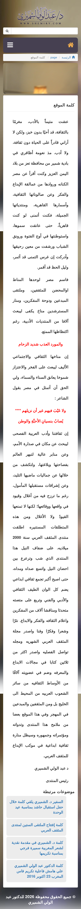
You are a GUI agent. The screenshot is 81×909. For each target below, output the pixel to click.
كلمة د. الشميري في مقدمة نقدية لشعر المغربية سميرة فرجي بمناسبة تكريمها (37, 848)
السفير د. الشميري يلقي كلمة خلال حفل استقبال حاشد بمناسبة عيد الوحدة (36, 807)
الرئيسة (66, 57)
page (53, 57)
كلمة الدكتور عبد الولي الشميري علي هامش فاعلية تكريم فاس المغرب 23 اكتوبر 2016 (38, 871)
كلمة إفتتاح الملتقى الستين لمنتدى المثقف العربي (37, 827)
